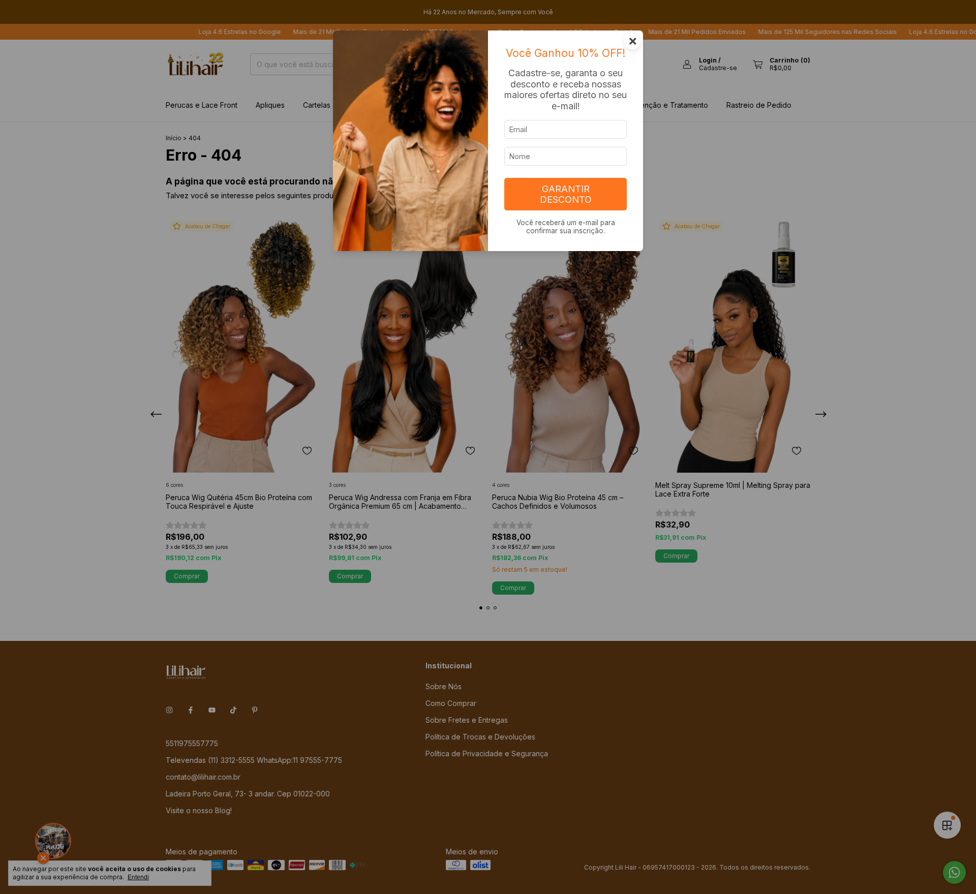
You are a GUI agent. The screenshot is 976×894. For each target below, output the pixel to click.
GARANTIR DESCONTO (566, 194)
